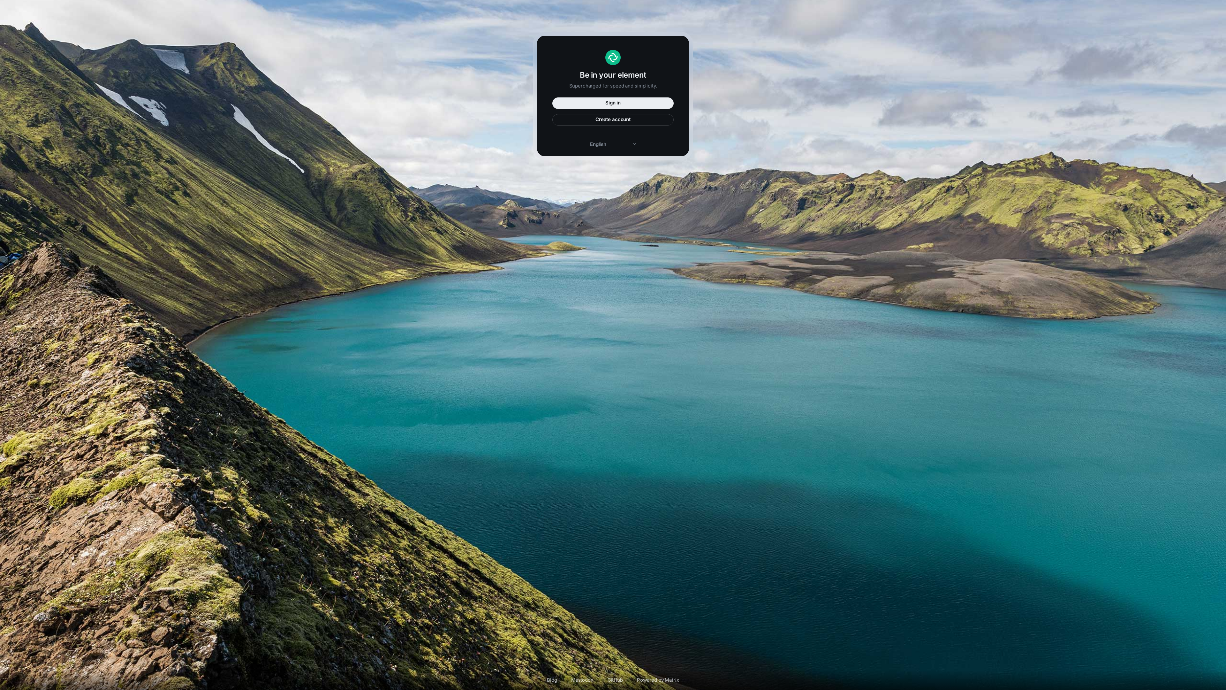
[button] (613, 144)
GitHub (615, 680)
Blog (552, 680)
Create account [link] (613, 119)
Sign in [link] (613, 103)
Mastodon (582, 680)
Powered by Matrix (658, 680)
